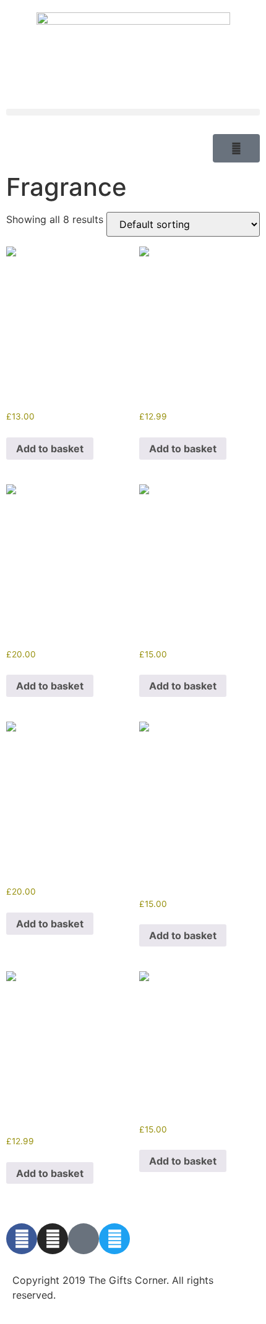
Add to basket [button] (50, 448)
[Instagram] (52, 1238)
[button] (133, 112)
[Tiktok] (83, 1238)
